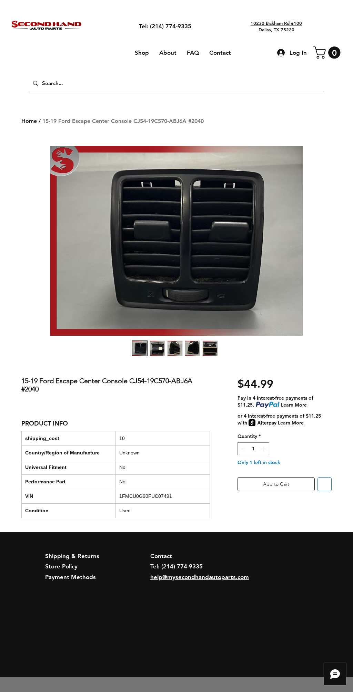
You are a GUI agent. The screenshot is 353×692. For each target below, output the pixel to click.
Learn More (294, 405)
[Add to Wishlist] (324, 484)
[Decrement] (243, 449)
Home (29, 121)
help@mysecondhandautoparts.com (199, 577)
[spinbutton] (253, 449)
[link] (328, 52)
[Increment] (264, 449)
